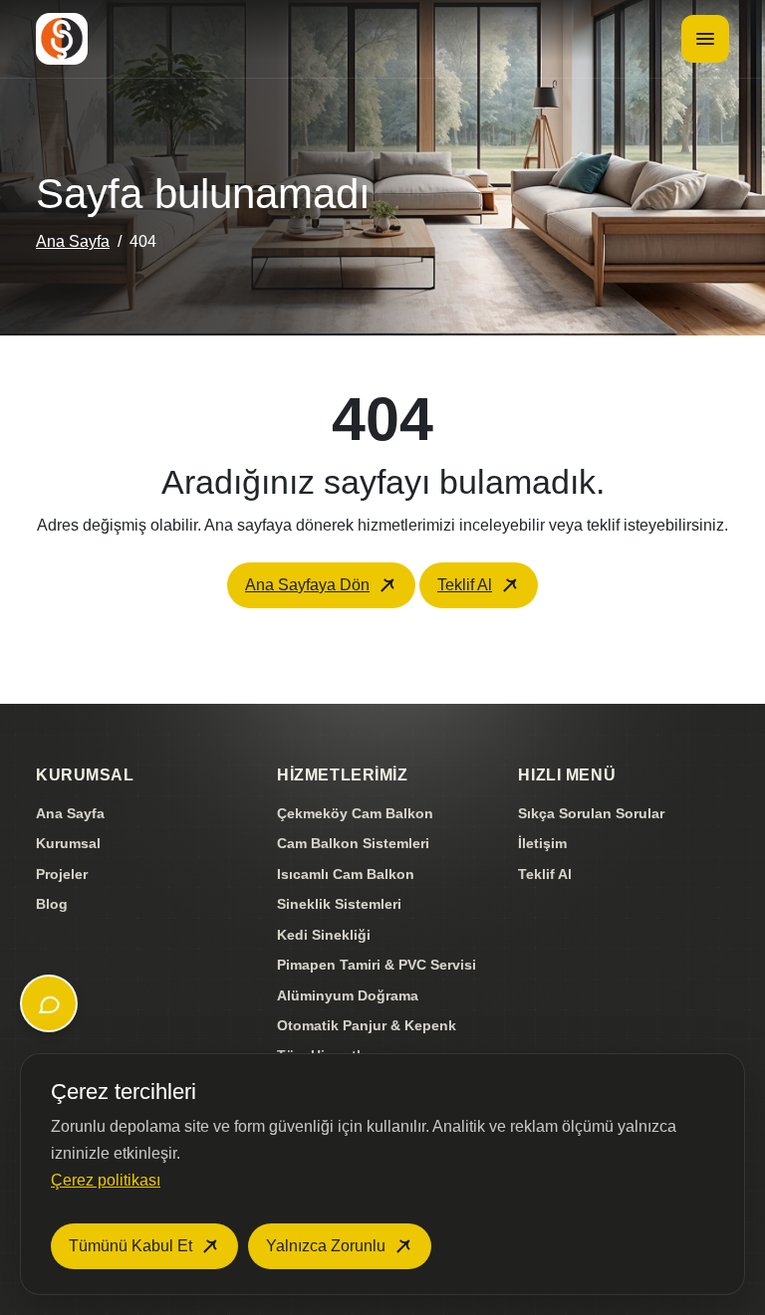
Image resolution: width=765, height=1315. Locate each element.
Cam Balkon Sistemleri (353, 843)
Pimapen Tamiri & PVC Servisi (376, 965)
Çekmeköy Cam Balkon (355, 813)
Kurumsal (68, 843)
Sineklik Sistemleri (339, 904)
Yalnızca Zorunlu (325, 1245)
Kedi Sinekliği (324, 935)
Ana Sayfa (73, 241)
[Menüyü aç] (705, 39)
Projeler (62, 874)
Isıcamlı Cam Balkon (345, 874)
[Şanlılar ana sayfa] (62, 39)
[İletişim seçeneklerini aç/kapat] (49, 1003)
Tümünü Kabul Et (130, 1245)
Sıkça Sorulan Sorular (591, 813)
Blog (52, 904)
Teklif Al (464, 584)
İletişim (542, 843)
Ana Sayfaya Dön (307, 584)
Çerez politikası (105, 1180)
